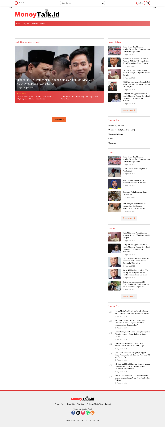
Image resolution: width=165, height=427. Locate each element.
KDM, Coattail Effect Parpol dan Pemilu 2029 (135, 170)
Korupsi (35, 24)
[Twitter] (78, 413)
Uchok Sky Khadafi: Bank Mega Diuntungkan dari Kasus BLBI (79, 98)
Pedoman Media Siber (95, 404)
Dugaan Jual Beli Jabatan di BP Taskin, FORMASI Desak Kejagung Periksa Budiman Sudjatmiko (136, 284)
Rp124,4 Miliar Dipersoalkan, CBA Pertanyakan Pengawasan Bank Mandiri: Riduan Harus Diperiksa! (135, 272)
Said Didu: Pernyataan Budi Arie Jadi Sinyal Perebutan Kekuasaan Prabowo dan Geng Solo (136, 84)
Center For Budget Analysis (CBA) (122, 130)
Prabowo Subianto (116, 134)
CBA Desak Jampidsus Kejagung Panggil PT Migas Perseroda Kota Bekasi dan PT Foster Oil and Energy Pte (132, 355)
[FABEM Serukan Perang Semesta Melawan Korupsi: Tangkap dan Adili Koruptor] (114, 74)
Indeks (140, 3)
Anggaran (26, 24)
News (18, 24)
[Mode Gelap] (148, 3)
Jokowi (111, 139)
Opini (42, 24)
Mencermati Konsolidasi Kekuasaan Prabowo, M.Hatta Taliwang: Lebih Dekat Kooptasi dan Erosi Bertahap (135, 61)
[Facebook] (73, 413)
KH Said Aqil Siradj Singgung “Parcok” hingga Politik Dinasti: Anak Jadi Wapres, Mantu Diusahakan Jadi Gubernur (132, 366)
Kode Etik (71, 404)
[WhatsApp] (88, 413)
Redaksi (108, 404)
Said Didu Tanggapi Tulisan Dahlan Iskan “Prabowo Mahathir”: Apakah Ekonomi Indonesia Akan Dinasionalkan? (130, 322)
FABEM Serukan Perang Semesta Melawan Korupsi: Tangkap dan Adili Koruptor (136, 72)
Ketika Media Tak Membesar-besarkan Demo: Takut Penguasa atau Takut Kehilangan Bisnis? (136, 49)
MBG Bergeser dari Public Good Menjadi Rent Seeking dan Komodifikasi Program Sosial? (134, 206)
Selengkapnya (59, 119)
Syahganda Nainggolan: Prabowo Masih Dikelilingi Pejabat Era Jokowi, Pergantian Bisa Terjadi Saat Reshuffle (136, 97)
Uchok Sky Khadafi (116, 125)
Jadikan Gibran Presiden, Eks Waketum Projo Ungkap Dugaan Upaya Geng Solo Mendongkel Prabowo (132, 378)
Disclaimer (81, 404)
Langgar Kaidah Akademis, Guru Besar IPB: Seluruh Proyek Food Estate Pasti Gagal (131, 344)
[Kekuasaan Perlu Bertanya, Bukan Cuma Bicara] (114, 196)
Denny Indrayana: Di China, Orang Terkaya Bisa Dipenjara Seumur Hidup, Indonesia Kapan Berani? (132, 334)
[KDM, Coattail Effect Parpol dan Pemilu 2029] (114, 172)
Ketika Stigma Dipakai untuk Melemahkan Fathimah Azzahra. (134, 181)
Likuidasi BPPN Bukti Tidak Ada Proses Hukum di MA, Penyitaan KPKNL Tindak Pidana (35, 98)
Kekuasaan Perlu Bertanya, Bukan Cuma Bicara (135, 193)
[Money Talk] (37, 13)
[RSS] (92, 413)
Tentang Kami (60, 404)
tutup (10, 7)
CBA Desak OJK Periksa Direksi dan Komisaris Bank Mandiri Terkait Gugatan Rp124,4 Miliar (136, 261)
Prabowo (112, 143)
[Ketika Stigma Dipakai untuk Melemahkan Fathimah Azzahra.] (114, 184)
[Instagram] (83, 413)
